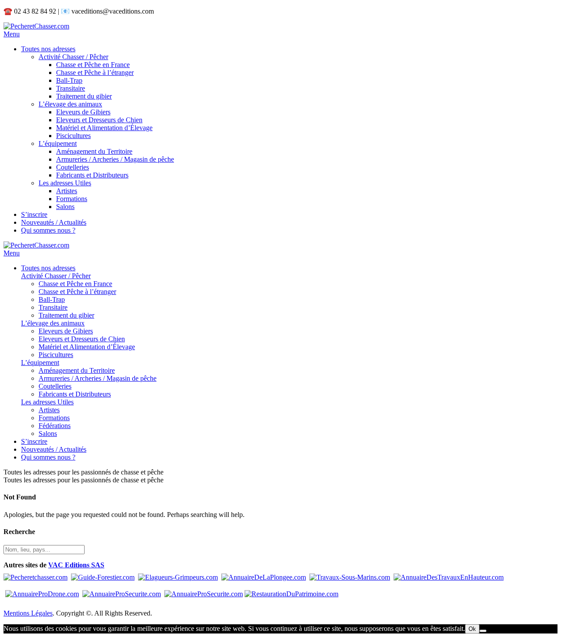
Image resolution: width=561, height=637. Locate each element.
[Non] (482, 631)
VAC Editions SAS (76, 565)
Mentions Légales (28, 613)
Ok (472, 629)
